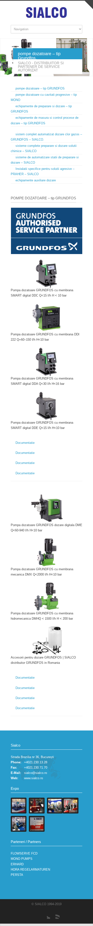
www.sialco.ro (33, 778)
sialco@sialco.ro (35, 773)
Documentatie (25, 443)
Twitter (45, 914)
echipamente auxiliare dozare (36, 180)
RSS (55, 914)
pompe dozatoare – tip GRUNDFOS (40, 88)
